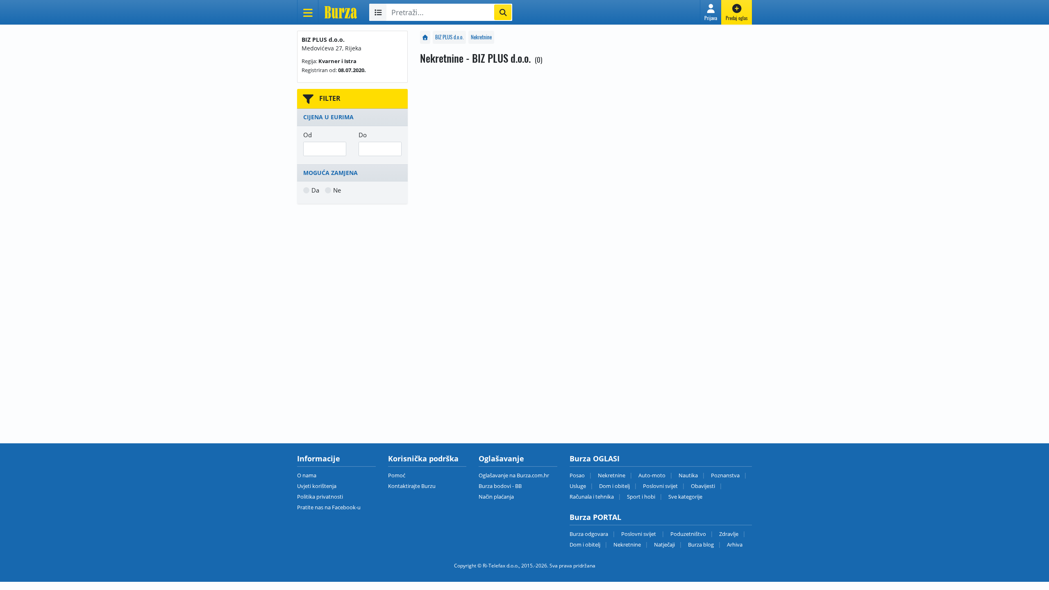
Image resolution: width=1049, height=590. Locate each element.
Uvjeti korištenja (316, 486)
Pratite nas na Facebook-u (329, 507)
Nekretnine (481, 37)
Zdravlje (728, 534)
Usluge (578, 486)
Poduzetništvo (688, 534)
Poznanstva (725, 475)
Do (363, 135)
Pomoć (396, 475)
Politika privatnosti (320, 496)
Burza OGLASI (595, 458)
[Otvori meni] (307, 12)
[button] (711, 12)
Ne (337, 190)
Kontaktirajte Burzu (412, 486)
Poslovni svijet (660, 486)
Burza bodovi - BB (500, 486)
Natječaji (664, 544)
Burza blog (701, 544)
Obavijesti (703, 486)
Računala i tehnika (592, 496)
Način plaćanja (496, 496)
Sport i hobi (641, 496)
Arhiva (734, 544)
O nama (306, 475)
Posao (577, 475)
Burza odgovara (589, 534)
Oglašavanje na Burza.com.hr (514, 475)
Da (315, 190)
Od (307, 135)
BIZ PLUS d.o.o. (449, 37)
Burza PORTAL (595, 517)
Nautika (688, 475)
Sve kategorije (685, 496)
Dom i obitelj (614, 486)
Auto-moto (651, 475)
